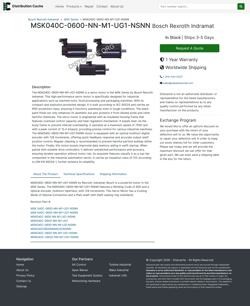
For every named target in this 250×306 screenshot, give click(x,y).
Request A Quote (189, 48)
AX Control (79, 264)
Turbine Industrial (120, 264)
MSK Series (71, 19)
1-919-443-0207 (172, 76)
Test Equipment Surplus (87, 275)
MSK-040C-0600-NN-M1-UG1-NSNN (54, 212)
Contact (102, 6)
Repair (89, 6)
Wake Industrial (119, 270)
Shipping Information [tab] (113, 174)
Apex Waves (80, 270)
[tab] (46, 174)
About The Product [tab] (45, 174)
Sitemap (21, 286)
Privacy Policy (25, 275)
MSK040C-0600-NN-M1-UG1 (49, 220)
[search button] (241, 6)
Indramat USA (118, 275)
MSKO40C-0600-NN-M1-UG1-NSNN (54, 233)
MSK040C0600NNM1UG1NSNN (51, 229)
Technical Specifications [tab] (78, 174)
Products (73, 6)
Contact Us (23, 281)
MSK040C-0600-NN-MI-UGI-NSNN (53, 224)
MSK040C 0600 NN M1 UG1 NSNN (53, 216)
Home (59, 6)
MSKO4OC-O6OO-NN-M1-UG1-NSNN (55, 237)
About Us (116, 6)
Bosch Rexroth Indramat (43, 19)
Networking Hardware (86, 281)
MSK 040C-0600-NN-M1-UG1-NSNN (54, 208)
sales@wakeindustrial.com (178, 83)
